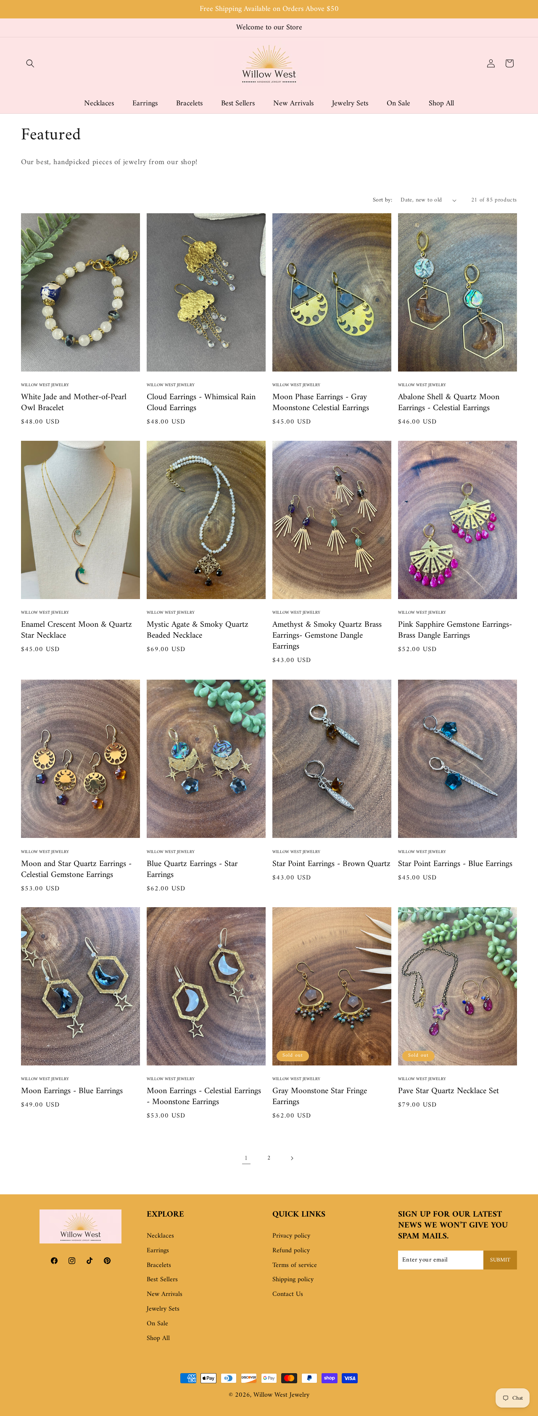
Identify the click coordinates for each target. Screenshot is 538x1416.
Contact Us (287, 1295)
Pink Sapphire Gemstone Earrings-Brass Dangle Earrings (455, 631)
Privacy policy (291, 1236)
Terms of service (294, 1265)
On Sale (157, 1324)
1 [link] (246, 1158)
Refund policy (291, 1250)
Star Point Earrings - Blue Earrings (455, 863)
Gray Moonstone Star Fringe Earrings (319, 1097)
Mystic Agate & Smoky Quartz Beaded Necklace (197, 631)
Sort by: (382, 200)
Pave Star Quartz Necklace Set (448, 1091)
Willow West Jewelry (281, 1395)
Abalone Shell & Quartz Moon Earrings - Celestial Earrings (448, 403)
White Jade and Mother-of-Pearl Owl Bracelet (74, 403)
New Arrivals (164, 1295)
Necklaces (160, 1236)
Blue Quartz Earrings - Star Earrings (192, 869)
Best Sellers (162, 1280)
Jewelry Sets (163, 1309)
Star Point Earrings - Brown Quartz (331, 863)
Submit (500, 1260)
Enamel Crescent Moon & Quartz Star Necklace (76, 631)
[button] (30, 63)
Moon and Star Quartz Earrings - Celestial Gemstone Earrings (76, 869)
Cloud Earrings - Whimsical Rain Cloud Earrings (201, 403)
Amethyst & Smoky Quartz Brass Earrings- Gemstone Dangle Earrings (327, 636)
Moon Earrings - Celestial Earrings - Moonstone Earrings (204, 1097)
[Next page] (291, 1158)
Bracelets (159, 1265)
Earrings (158, 1250)
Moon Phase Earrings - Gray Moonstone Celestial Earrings (320, 403)
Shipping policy (293, 1280)
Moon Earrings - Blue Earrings (72, 1091)
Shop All (158, 1338)
